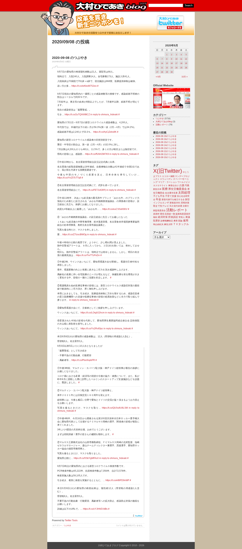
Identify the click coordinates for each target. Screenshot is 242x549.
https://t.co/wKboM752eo (84, 86)
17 (176, 63)
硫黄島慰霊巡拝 (183, 214)
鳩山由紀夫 (158, 224)
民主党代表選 (176, 206)
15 (167, 63)
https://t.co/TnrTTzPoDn (88, 255)
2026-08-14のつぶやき (166, 145)
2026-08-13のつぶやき (166, 148)
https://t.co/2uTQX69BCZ (77, 114)
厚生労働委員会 (177, 189)
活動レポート (162, 124)
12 (186, 59)
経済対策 (163, 217)
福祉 (155, 217)
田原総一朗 (170, 214)
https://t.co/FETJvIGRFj (94, 190)
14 (162, 63)
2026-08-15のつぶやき (166, 142)
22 (167, 68)
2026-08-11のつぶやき (166, 154)
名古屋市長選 (171, 193)
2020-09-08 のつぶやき (69, 58)
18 (181, 63)
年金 (158, 199)
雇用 (185, 220)
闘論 (180, 221)
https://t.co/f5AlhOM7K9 (97, 154)
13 (157, 63)
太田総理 (184, 192)
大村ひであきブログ (111, 6)
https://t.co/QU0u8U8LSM (115, 407)
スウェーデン (166, 179)
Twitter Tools (71, 520)
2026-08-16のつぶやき (166, 139)
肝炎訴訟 (173, 217)
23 (172, 68)
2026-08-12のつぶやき (166, 151)
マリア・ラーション (167, 182)
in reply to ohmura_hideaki (104, 114)
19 (186, 63)
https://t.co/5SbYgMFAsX (86, 458)
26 (186, 68)
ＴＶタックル (181, 224)
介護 (181, 185)
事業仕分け (173, 185)
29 (167, 72)
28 (162, 72)
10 (176, 59)
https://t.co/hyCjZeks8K (104, 132)
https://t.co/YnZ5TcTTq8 (69, 177)
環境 (162, 214)
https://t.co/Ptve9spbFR (83, 360)
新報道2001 (175, 203)
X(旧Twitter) (167, 171)
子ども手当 (158, 196)
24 (176, 68)
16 (172, 63)
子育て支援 (170, 196)
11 (181, 59)
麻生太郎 (168, 224)
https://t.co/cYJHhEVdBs (95, 509)
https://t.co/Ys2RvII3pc (92, 328)
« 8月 (158, 77)
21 (162, 68)
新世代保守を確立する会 (173, 199)
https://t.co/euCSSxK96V (114, 209)
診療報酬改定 (167, 221)
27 (157, 72)
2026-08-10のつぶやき (166, 157)
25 (181, 68)
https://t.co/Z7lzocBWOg (74, 234)
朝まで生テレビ (161, 206)
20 (157, 68)
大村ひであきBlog (164, 121)
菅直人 (182, 217)
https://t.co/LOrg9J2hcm (93, 312)
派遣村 (156, 214)
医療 (165, 188)
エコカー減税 (168, 176)
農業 (176, 221)
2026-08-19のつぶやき (166, 136)
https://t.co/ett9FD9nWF (117, 480)
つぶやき (67, 525)
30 (172, 72)
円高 (187, 185)
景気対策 (185, 203)
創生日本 (157, 189)
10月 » (185, 77)
